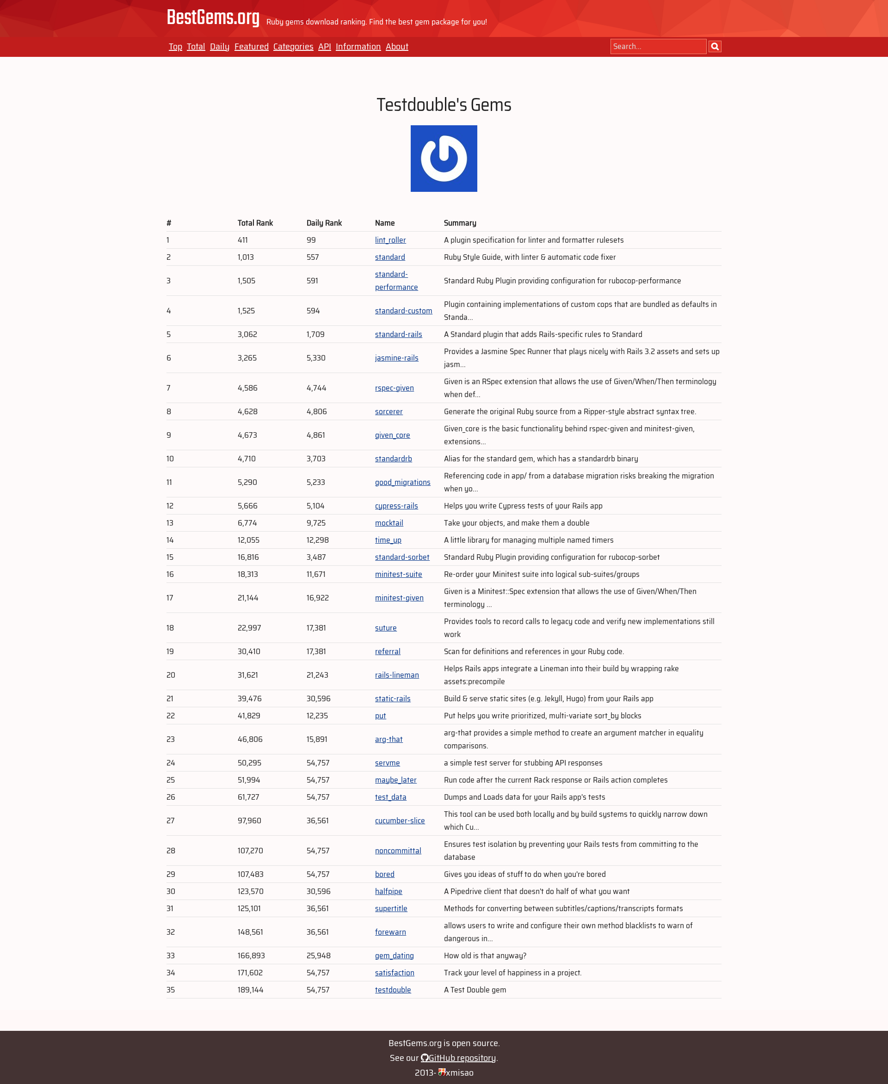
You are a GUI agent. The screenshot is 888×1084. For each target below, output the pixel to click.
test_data (391, 796)
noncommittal (398, 850)
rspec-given (394, 387)
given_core (392, 435)
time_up (388, 539)
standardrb (393, 458)
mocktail (389, 522)
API (324, 46)
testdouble (393, 989)
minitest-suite (398, 574)
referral (388, 651)
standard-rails (398, 334)
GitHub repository (462, 1057)
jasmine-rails (397, 357)
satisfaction (394, 972)
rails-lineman (397, 674)
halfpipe (388, 891)
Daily (220, 46)
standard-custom (403, 310)
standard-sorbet (402, 557)
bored (385, 874)
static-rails (393, 698)
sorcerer (389, 411)
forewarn (390, 931)
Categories (293, 46)
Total (196, 46)
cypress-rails (396, 505)
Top (175, 46)
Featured (251, 46)
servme (387, 762)
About (397, 46)
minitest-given (399, 597)
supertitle (391, 908)
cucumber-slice (400, 820)
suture (386, 627)
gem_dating (394, 955)
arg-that (389, 739)
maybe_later (396, 779)
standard (390, 257)
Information (358, 46)
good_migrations (403, 482)
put (380, 715)
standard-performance (396, 281)
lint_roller (390, 239)
